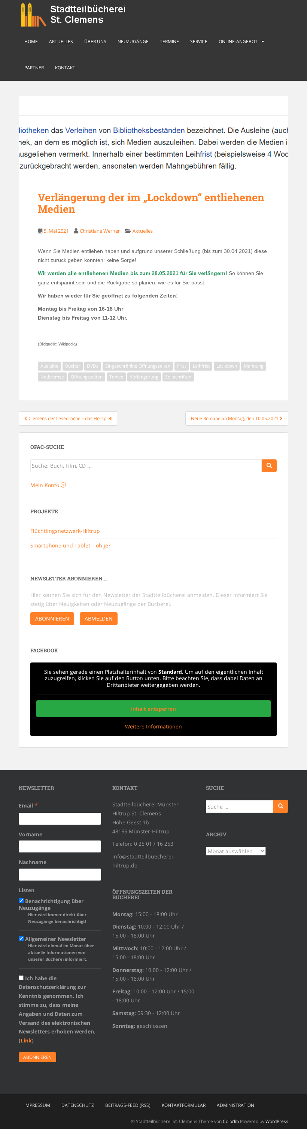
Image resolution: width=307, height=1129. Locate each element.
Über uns (95, 41)
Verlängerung (144, 377)
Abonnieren (52, 618)
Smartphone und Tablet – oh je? (70, 545)
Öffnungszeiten (87, 377)
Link (26, 1040)
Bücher (72, 366)
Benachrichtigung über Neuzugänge (52, 910)
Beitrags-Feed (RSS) (128, 1105)
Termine (169, 41)
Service (198, 41)
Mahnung (254, 366)
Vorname (30, 834)
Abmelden (99, 618)
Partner (34, 67)
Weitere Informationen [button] (153, 726)
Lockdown (226, 366)
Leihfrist (201, 366)
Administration (235, 1105)
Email (28, 805)
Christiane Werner (100, 230)
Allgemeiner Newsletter (59, 948)
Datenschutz (77, 1105)
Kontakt (65, 67)
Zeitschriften (178, 377)
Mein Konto (45, 485)
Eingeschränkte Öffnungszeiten (137, 366)
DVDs (92, 366)
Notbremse (52, 377)
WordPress (276, 1121)
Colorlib (231, 1121)
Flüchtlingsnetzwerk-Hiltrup (65, 530)
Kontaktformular (184, 1105)
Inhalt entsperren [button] (153, 708)
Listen (26, 890)
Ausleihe (49, 366)
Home (31, 41)
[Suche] (269, 465)
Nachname (32, 862)
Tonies (116, 377)
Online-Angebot (238, 41)
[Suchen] (280, 806)
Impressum (37, 1105)
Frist (181, 366)
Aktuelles (61, 41)
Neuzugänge (133, 41)
